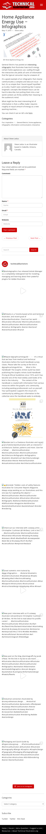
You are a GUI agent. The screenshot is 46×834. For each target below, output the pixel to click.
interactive (36, 125)
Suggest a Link (36, 828)
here (30, 113)
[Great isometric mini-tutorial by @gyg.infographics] (23, 590)
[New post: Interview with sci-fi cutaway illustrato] (23, 633)
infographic (6, 125)
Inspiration (9, 122)
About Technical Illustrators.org (25, 831)
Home (4, 828)
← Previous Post (10, 238)
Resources (6, 831)
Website (5, 220)
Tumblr (5, 819)
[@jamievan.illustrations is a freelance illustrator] (23, 419)
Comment (6, 173)
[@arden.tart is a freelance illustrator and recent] (23, 462)
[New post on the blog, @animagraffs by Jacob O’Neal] (23, 676)
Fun (3, 122)
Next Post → (35, 238)
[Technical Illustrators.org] (18, 5)
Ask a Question (22, 828)
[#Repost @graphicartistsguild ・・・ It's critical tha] (23, 376)
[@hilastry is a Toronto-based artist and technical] (23, 334)
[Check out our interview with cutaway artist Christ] (23, 548)
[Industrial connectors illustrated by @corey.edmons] (23, 719)
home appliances (35, 122)
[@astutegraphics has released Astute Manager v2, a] (23, 291)
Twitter (12, 819)
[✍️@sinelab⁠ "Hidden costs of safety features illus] (23, 505)
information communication (21, 125)
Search (34, 250)
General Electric (22, 122)
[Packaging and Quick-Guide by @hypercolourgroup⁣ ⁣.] (23, 761)
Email (5, 210)
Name (5, 201)
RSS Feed (21, 819)
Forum (11, 828)
